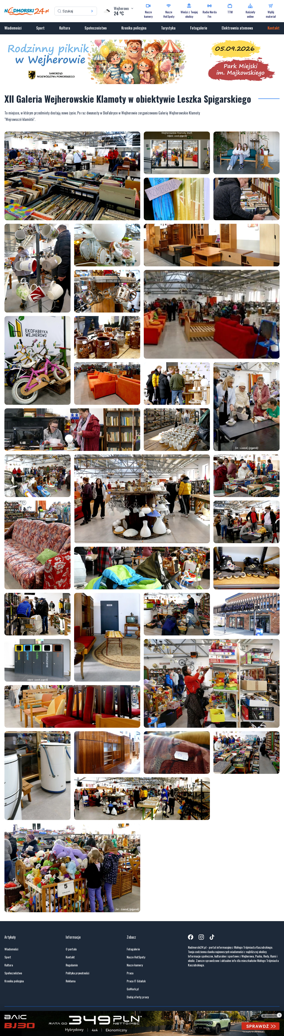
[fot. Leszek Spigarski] (72, 176)
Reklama (70, 981)
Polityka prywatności (77, 973)
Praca (130, 973)
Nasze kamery (135, 965)
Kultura (64, 28)
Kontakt (274, 28)
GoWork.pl (133, 989)
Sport (40, 28)
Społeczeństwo (96, 28)
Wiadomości (13, 28)
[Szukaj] (92, 11)
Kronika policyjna (133, 28)
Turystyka (168, 28)
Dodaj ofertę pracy (138, 997)
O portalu (71, 949)
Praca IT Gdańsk (136, 981)
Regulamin (72, 965)
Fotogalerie (198, 28)
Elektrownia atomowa (237, 28)
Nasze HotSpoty (136, 957)
